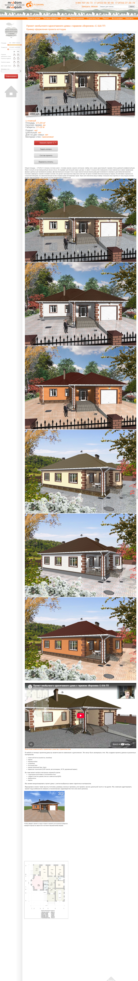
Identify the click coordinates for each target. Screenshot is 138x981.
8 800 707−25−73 (84, 3)
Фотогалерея (117, 18)
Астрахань (38, 4)
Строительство (93, 18)
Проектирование (77, 18)
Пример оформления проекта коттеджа (46, 29)
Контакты (129, 18)
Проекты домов (33, 18)
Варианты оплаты (46, 162)
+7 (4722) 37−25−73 (125, 3)
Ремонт (106, 18)
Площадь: (3, 43)
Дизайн (64, 18)
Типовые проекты (50, 18)
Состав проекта (46, 155)
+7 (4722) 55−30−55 (104, 3)
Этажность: (4, 47)
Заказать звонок (90, 6)
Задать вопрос (46, 149)
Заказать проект (45, 143)
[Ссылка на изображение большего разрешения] (46, 890)
